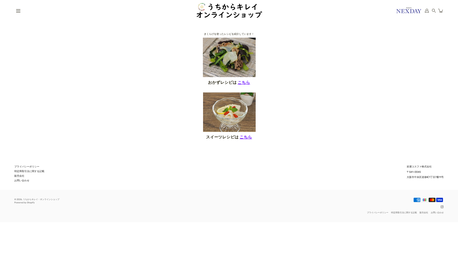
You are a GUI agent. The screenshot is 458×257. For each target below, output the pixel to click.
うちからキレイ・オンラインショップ (41, 199)
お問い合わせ (21, 180)
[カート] (441, 11)
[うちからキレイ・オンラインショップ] (229, 11)
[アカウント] (427, 11)
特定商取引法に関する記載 (29, 171)
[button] (434, 11)
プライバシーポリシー (26, 166)
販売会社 (19, 175)
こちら (244, 82)
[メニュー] (18, 11)
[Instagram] (442, 206)
